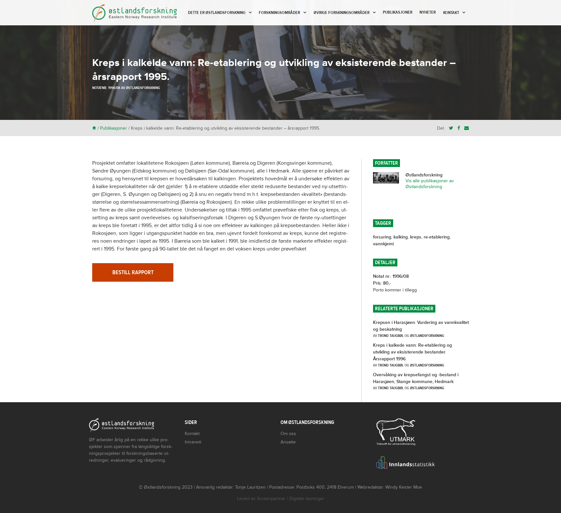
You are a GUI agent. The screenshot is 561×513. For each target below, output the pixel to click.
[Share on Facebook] (458, 128)
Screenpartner (271, 498)
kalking (400, 237)
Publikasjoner (397, 12)
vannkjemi (383, 244)
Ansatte (288, 442)
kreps (415, 237)
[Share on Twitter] (451, 128)
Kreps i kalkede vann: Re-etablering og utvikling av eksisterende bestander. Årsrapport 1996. (412, 352)
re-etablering (437, 237)
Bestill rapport (133, 272)
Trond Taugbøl (391, 335)
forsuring (382, 237)
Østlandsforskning (143, 87)
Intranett (193, 442)
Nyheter (427, 12)
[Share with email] (466, 128)
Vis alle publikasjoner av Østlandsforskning (429, 183)
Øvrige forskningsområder (341, 13)
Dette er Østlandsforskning (216, 13)
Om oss (288, 433)
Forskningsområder (279, 13)
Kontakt (451, 13)
